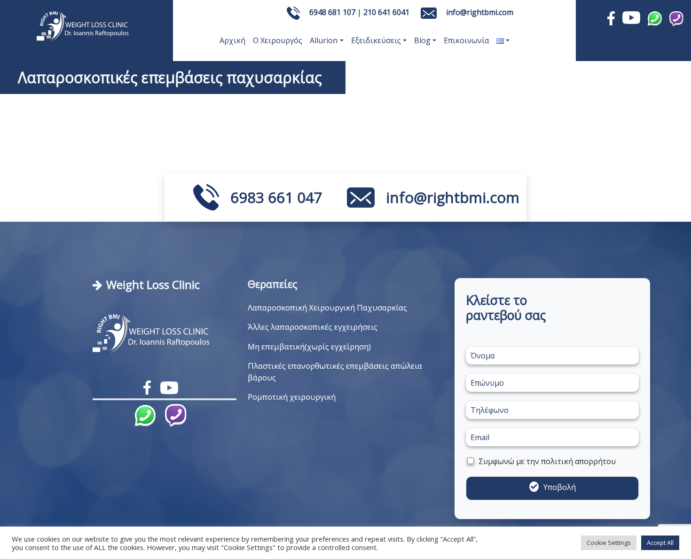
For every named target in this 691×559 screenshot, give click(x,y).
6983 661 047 (276, 197)
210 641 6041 (386, 12)
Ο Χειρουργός (277, 40)
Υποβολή (559, 487)
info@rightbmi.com (479, 12)
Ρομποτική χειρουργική (292, 396)
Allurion (324, 40)
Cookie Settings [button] (609, 542)
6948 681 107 (332, 12)
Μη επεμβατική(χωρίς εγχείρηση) (309, 346)
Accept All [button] (660, 542)
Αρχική (232, 40)
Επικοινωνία (466, 40)
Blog (422, 40)
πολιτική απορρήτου (578, 461)
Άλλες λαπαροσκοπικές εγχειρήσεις (312, 326)
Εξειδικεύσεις (376, 40)
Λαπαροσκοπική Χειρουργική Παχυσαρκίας (327, 307)
